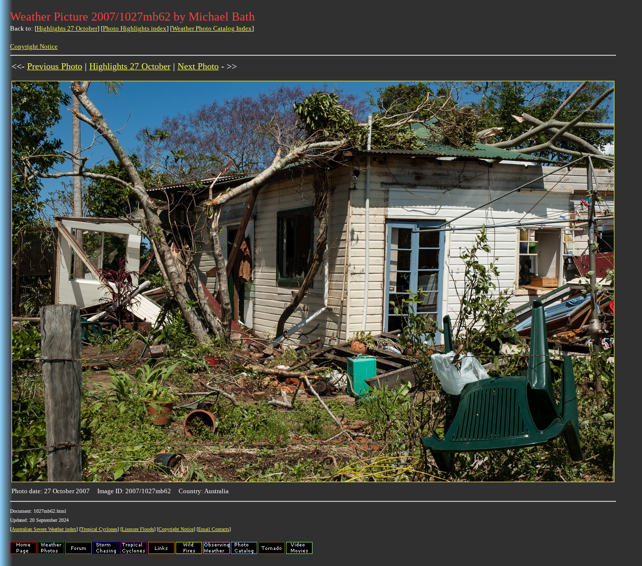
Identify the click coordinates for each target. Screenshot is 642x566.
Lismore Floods (138, 529)
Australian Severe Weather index (44, 529)
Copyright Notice (34, 46)
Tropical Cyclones (99, 529)
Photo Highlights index (135, 28)
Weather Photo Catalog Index (212, 28)
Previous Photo (54, 66)
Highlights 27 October (67, 28)
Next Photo (198, 66)
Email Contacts (213, 529)
